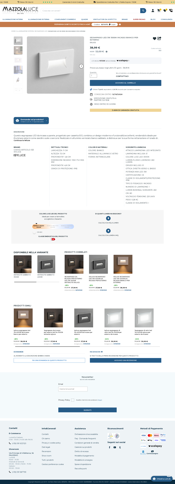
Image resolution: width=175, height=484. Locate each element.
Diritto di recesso (82, 451)
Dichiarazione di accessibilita (86, 434)
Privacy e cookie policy (51, 443)
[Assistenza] (171, 10)
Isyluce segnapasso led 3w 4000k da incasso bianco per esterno (121, 279)
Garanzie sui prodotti (83, 447)
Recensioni (46, 451)
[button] (153, 11)
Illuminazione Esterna (38, 19)
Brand (125, 19)
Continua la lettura (22, 140)
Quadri (84, 19)
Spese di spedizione (83, 464)
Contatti (13, 428)
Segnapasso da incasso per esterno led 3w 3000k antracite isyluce (73, 279)
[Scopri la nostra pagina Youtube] (115, 448)
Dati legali (46, 447)
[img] (106, 51)
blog (153, 19)
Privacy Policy (64, 400)
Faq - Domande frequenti (85, 438)
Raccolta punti (81, 469)
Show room (46, 456)
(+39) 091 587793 (19, 472)
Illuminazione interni (13, 19)
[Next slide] (81, 66)
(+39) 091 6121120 (19, 443)
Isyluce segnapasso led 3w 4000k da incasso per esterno (98, 278)
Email (60, 384)
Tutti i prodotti (48, 460)
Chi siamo (46, 438)
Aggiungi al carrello (125, 83)
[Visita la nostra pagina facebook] (110, 448)
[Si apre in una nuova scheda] (110, 436)
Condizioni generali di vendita (87, 443)
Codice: (104, 24)
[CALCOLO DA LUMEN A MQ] (108, 231)
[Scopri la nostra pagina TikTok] (120, 448)
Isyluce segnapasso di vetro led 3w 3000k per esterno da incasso (113, 332)
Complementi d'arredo (65, 19)
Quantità (93, 72)
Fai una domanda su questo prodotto (49, 360)
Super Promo (139, 19)
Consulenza (166, 19)
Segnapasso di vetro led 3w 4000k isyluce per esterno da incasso (143, 332)
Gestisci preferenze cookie (53, 464)
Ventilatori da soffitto (105, 19)
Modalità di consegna (83, 460)
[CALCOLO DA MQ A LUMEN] (108, 218)
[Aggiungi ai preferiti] (154, 38)
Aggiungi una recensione (125, 360)
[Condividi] (159, 38)
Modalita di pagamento (84, 456)
